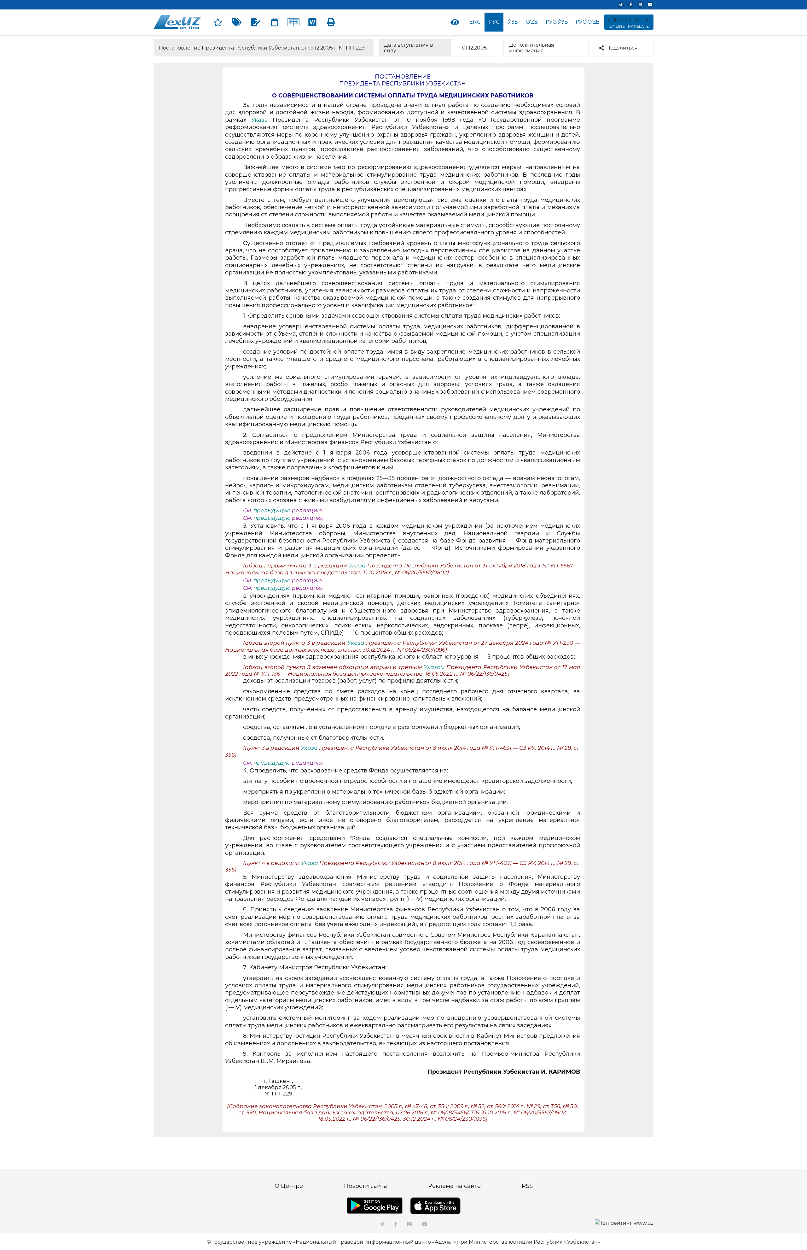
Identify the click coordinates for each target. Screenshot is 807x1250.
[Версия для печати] (331, 22)
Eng (475, 22)
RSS (527, 1186)
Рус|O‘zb (588, 22)
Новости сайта (365, 1186)
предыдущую (272, 510)
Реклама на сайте (454, 1186)
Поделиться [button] (622, 48)
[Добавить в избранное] (217, 22)
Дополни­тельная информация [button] (531, 48)
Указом (434, 667)
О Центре (289, 1186)
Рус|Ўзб (557, 22)
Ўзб (513, 22)
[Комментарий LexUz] (255, 22)
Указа (259, 119)
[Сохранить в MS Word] (312, 22)
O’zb (532, 22)
